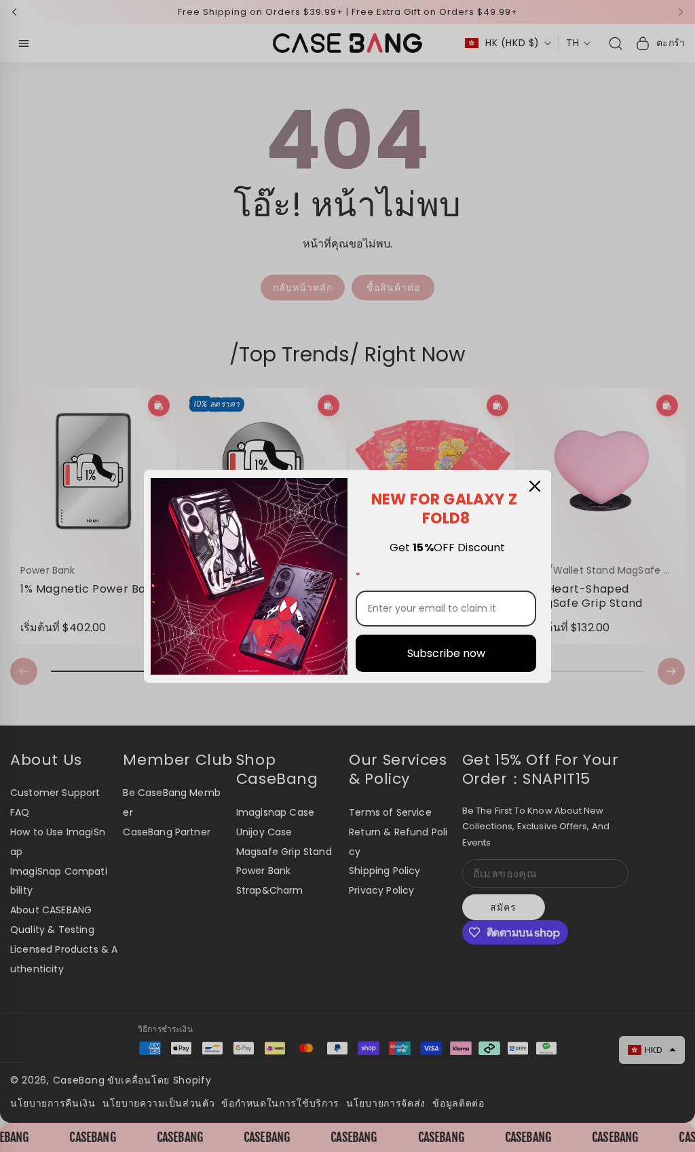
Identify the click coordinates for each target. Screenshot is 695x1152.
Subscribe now (446, 653)
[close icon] (535, 486)
